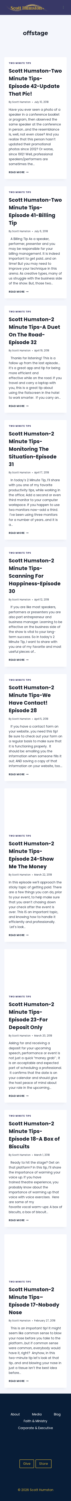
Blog (57, 1414)
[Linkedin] (63, 1440)
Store (43, 1463)
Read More (19, 172)
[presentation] (35, 809)
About (15, 1414)
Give (26, 1463)
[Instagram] (56, 1440)
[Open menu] (63, 7)
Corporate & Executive (35, 1428)
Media (37, 1414)
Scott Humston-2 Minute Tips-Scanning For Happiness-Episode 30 (35, 576)
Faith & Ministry (35, 1421)
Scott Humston (21, 102)
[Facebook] (49, 1440)
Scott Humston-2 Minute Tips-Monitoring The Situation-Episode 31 (33, 449)
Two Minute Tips (20, 63)
